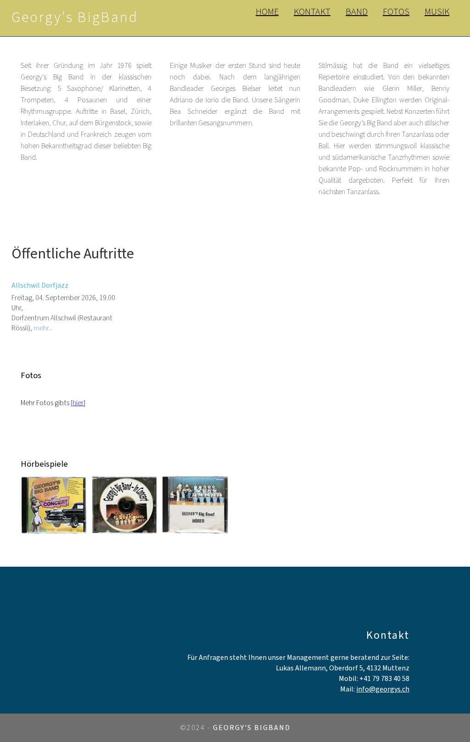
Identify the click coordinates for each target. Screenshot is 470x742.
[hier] (78, 403)
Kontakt (312, 12)
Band (357, 12)
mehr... (43, 328)
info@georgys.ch (382, 689)
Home (267, 12)
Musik (437, 12)
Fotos (396, 12)
